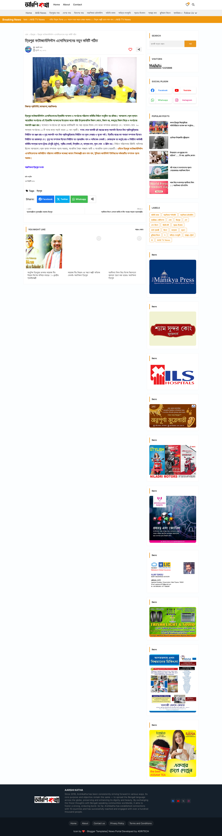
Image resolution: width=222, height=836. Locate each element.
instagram (187, 100)
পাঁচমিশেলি (166, 225)
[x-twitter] (183, 801)
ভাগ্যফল (174, 230)
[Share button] (92, 199)
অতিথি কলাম (110, 12)
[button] (193, 4)
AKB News (40, 12)
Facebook (47, 199)
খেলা (170, 220)
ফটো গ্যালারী (155, 230)
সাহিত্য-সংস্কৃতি (124, 12)
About (66, 4)
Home (56, 4)
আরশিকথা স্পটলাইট (169, 215)
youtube (187, 90)
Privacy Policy (117, 823)
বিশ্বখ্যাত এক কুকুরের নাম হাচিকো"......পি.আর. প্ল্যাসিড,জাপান (182, 154)
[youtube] (178, 801)
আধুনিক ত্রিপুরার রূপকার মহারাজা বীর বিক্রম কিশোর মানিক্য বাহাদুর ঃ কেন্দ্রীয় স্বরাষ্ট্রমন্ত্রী (43, 275)
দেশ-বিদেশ (154, 225)
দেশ (186, 220)
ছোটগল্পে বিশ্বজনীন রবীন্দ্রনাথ (179, 137)
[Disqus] (84, 329)
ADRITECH (143, 831)
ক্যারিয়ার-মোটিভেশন (181, 12)
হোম (26, 34)
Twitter (64, 199)
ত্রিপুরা (33, 34)
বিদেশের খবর (79, 12)
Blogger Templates (97, 831)
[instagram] (189, 801)
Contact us (99, 823)
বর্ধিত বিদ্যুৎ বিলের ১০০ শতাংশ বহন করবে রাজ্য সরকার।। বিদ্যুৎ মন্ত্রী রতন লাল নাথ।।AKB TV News (69, 19)
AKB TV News (163, 240)
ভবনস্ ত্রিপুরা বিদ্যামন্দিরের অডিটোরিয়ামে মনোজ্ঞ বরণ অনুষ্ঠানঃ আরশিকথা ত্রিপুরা (181, 124)
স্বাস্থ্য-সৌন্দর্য (189, 235)
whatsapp (163, 100)
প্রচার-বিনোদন (139, 12)
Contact (77, 4)
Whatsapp (81, 199)
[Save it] (130, 49)
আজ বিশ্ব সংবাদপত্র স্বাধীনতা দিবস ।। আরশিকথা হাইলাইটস (182, 184)
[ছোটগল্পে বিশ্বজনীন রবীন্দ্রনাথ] (158, 142)
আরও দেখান (139, 229)
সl (152, 240)
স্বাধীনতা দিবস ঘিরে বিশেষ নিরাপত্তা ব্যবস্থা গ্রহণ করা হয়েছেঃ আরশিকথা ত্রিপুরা (122, 275)
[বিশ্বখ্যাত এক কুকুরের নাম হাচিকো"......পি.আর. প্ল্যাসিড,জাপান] (158, 157)
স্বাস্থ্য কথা (152, 12)
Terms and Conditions (141, 823)
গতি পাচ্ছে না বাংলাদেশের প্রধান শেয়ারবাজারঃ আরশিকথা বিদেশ (180, 169)
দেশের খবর (67, 12)
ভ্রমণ (183, 230)
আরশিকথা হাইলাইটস (95, 12)
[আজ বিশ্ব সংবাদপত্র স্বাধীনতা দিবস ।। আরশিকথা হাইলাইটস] (158, 187)
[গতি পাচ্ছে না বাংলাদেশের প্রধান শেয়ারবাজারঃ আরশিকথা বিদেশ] (158, 172)
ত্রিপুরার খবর (54, 12)
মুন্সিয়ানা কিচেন (165, 12)
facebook (163, 90)
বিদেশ (165, 230)
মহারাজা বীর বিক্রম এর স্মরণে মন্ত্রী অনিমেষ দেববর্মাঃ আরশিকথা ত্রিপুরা (84, 273)
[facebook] (173, 801)
